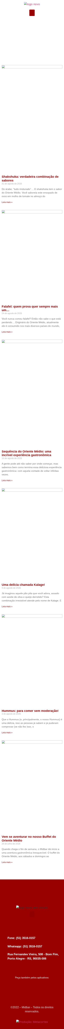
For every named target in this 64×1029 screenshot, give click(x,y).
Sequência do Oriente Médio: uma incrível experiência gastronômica (26, 453)
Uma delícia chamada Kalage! (23, 584)
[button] (32, 13)
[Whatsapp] (40, 24)
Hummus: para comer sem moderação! (30, 711)
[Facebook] (23, 24)
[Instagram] (32, 24)
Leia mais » (7, 202)
